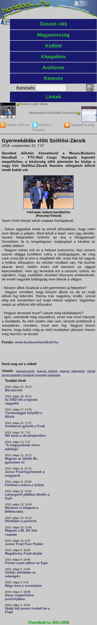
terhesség (53, 375)
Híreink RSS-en (17, 125)
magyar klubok (47, 371)
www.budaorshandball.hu (36, 342)
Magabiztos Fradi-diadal (23, 553)
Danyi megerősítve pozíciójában (19, 597)
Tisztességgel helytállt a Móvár (23, 414)
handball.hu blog (82, 125)
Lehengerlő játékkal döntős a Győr (27, 496)
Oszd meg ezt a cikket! (19, 364)
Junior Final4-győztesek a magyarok (25, 473)
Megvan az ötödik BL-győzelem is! (21, 460)
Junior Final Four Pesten (24, 544)
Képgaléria (53, 56)
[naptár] (5, 24)
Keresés (53, 78)
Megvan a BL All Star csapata (21, 532)
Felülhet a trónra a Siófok (24, 485)
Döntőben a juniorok (21, 521)
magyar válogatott (72, 371)
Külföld (53, 45)
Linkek (53, 96)
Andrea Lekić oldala (34, 104)
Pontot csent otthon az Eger (26, 563)
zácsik (91, 371)
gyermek (40, 375)
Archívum (53, 67)
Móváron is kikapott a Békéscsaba (21, 509)
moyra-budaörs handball (18, 375)
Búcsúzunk (13, 390)
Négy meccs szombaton (23, 586)
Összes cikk (53, 23)
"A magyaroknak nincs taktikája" (22, 447)
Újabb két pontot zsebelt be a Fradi (27, 610)
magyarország (25, 371)
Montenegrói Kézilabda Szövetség (53, 113)
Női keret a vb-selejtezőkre (25, 435)
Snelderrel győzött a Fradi (25, 426)
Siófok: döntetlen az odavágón (20, 574)
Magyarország (53, 34)
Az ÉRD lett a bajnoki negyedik (21, 401)
